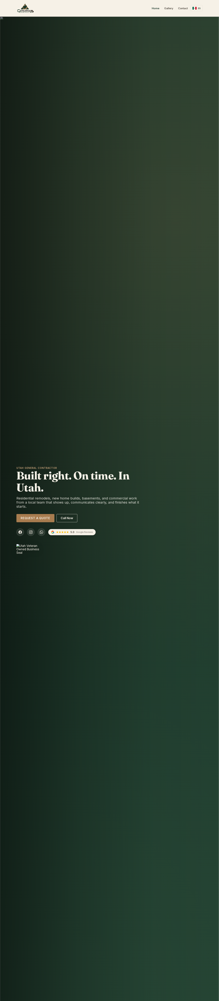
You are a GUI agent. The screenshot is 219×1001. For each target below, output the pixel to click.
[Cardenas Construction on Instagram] (31, 532)
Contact (183, 8)
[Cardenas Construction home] (25, 8)
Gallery (168, 8)
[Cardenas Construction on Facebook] (20, 532)
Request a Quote (35, 518)
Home (155, 8)
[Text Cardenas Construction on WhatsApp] (41, 532)
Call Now (67, 518)
